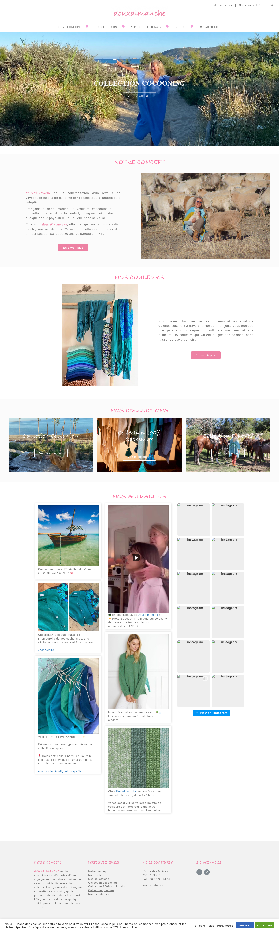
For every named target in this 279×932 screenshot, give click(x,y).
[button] (139, 148)
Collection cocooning (102, 882)
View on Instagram (213, 712)
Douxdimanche (148, 615)
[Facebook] (199, 872)
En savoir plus (204, 925)
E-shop (180, 27)
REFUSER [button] (244, 925)
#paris (77, 771)
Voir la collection (51, 453)
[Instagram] (207, 872)
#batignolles (63, 771)
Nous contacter (249, 5)
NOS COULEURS (106, 27)
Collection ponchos (101, 890)
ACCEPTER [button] (264, 925)
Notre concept (68, 27)
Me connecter (223, 5)
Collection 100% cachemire (107, 886)
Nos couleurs (97, 874)
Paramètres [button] (225, 925)
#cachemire (46, 650)
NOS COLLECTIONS (145, 27)
